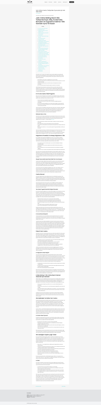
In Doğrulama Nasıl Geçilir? (42, 40)
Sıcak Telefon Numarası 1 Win (42, 56)
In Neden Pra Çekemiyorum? (42, 61)
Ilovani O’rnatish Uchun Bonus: (42, 51)
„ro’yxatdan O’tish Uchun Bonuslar (43, 53)
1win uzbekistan (38, 13)
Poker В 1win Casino (41, 39)
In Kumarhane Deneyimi (41, 38)
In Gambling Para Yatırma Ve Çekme (43, 52)
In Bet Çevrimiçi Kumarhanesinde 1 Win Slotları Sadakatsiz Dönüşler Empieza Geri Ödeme (43, 49)
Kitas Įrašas (64, 386)
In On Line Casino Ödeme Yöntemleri (43, 54)
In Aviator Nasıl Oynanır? (41, 44)
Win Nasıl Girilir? (40, 71)
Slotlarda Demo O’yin (41, 29)
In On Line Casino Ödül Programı (43, 28)
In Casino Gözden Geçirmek (42, 55)
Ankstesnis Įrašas (38, 386)
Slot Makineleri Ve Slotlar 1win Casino (43, 43)
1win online (52, 119)
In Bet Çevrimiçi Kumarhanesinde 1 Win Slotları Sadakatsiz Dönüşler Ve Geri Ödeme (43, 63)
